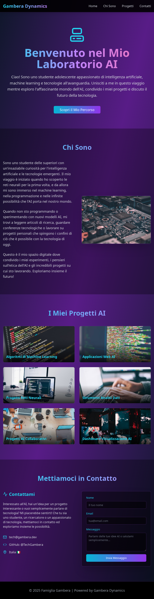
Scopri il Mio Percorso (77, 109)
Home (93, 6)
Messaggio (93, 529)
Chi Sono (109, 6)
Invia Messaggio (116, 558)
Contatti (145, 6)
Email (89, 513)
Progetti (128, 6)
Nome (90, 497)
